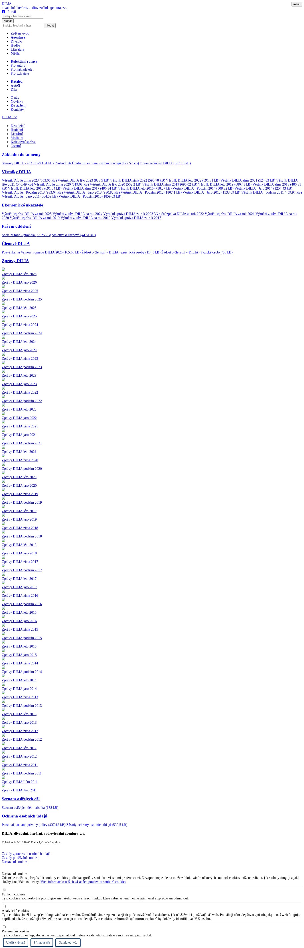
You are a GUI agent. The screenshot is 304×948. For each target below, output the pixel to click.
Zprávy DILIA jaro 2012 (19, 756)
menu (296, 4)
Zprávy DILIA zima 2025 (20, 291)
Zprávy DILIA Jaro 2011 (19, 790)
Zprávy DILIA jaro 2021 (19, 435)
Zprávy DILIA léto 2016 (19, 612)
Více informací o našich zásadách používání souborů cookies (83, 882)
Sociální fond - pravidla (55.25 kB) (26, 235)
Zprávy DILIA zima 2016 (20, 595)
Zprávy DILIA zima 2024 (20, 325)
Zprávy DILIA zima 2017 (20, 562)
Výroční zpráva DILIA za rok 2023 (128, 214)
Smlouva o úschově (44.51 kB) (74, 235)
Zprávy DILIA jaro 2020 (19, 485)
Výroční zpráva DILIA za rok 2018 (85, 218)
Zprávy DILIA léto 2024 (19, 341)
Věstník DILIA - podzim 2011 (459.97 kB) (271, 192)
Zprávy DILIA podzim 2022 (22, 401)
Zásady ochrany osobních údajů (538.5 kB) (96, 825)
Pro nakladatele (21, 69)
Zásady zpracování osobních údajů (26, 854)
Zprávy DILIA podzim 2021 (22, 443)
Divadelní (17, 126)
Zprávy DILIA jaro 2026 (19, 282)
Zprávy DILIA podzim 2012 (22, 739)
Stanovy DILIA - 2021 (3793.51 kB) (28, 163)
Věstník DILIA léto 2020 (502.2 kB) (115, 184)
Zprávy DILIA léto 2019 (19, 511)
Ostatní (16, 146)
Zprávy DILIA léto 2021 (19, 452)
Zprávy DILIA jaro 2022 (19, 418)
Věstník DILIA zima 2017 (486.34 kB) (89, 188)
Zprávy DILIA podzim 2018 (22, 536)
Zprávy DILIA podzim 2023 (22, 367)
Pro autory (18, 65)
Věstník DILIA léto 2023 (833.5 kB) (83, 180)
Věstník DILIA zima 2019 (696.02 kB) (169, 184)
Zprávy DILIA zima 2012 (20, 731)
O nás (15, 97)
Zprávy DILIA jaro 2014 (19, 689)
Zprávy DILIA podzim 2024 (22, 333)
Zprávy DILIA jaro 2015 (19, 655)
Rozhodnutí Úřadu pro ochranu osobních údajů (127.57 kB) (97, 163)
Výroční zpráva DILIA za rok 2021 (230, 214)
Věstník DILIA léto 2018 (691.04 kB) (34, 188)
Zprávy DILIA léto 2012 (19, 748)
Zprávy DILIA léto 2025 (19, 308)
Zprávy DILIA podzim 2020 (22, 468)
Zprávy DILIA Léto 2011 (20, 782)
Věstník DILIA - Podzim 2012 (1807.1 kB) (151, 192)
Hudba (15, 45)
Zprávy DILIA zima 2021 (20, 426)
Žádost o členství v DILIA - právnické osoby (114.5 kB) (120, 252)
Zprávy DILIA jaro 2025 (19, 316)
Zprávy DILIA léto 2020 (19, 477)
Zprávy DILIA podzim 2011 (22, 773)
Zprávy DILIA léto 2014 (19, 680)
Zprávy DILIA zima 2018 (20, 528)
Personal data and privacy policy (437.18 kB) (33, 825)
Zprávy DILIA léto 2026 (19, 274)
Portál (11, 12)
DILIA (7, 4)
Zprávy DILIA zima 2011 (20, 765)
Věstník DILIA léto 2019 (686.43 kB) (224, 184)
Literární (17, 134)
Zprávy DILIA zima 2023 (20, 358)
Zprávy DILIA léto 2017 (19, 578)
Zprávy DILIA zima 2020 (20, 460)
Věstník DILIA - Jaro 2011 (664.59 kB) (30, 196)
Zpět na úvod (20, 33)
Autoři (15, 85)
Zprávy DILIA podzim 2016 (22, 604)
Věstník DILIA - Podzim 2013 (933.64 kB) (32, 192)
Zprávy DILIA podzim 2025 (22, 299)
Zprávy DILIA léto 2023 (19, 375)
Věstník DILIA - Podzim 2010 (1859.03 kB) (90, 196)
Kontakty (17, 109)
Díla (14, 89)
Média (15, 53)
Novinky (17, 101)
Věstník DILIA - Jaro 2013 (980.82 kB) (92, 192)
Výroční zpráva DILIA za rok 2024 (77, 214)
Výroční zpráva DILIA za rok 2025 (27, 214)
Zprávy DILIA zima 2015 (20, 629)
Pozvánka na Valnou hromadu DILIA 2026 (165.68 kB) (41, 252)
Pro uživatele (20, 73)
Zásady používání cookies (20, 858)
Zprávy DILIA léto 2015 (19, 646)
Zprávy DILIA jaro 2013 (19, 722)
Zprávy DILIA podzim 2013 (22, 705)
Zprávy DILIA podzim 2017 (22, 570)
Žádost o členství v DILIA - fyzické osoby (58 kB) (197, 252)
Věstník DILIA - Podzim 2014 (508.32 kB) (202, 188)
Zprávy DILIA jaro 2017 (19, 587)
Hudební (17, 130)
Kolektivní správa (23, 142)
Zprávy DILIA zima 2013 (20, 697)
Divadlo (16, 41)
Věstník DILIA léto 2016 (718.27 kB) (145, 188)
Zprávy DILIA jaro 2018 (19, 553)
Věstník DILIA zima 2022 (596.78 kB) (137, 180)
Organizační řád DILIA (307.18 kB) (165, 163)
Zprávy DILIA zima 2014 (20, 663)
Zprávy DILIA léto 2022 (19, 409)
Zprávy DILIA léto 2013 (19, 714)
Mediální (17, 138)
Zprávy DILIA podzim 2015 (22, 638)
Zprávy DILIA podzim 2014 (22, 672)
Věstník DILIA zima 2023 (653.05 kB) (29, 180)
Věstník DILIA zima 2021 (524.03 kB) (247, 180)
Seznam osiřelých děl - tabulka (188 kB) (30, 807)
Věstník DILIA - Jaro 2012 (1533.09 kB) (211, 192)
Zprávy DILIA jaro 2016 (19, 621)
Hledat (8, 20)
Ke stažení (18, 105)
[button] (152, 154)
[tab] (152, 158)
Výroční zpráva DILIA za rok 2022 (179, 214)
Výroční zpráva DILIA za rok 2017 (136, 218)
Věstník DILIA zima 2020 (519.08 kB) (61, 184)
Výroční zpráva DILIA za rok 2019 (35, 218)
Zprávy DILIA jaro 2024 (19, 350)
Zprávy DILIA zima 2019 (20, 494)
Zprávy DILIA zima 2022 (20, 392)
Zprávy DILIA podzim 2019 (22, 502)
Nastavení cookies (14, 862)
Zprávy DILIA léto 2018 (19, 545)
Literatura (17, 49)
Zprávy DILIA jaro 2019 (19, 519)
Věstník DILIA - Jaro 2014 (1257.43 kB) (263, 188)
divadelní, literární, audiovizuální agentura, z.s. (34, 8)
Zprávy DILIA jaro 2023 (19, 384)
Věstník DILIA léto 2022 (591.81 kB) (192, 180)
